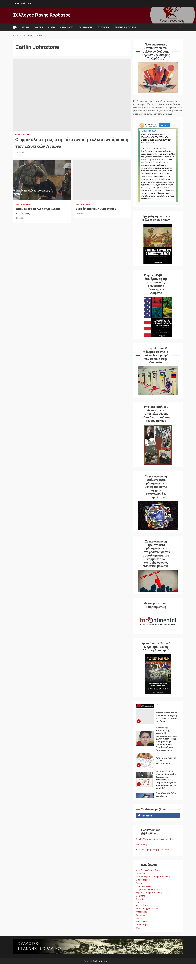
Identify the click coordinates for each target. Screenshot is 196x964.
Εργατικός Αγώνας (144, 886)
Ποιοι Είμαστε (85, 27)
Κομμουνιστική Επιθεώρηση (149, 892)
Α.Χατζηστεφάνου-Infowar (148, 870)
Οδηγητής (140, 895)
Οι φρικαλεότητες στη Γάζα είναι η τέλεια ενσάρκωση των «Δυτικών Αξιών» (72, 95)
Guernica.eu (141, 915)
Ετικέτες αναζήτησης (125, 27)
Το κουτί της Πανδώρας (147, 908)
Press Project (142, 924)
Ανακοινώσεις (66, 27)
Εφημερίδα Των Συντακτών (149, 889)
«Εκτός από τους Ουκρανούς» (102, 180)
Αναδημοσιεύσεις (23, 134)
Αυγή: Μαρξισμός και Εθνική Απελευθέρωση (145, 760)
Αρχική (25, 27)
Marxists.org (141, 844)
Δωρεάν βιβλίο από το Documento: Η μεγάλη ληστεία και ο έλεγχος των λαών (145, 716)
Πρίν (138, 902)
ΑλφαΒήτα (140, 873)
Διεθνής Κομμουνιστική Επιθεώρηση (153, 876)
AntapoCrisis (141, 911)
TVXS (138, 927)
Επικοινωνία (103, 27)
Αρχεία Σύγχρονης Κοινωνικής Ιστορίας (154, 839)
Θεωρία (51, 27)
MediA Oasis (141, 921)
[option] (158, 717)
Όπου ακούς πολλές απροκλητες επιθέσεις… (42, 180)
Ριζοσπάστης (142, 905)
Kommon (140, 918)
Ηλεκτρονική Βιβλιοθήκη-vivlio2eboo (153, 849)
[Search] (179, 27)
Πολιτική (38, 27)
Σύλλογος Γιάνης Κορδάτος (42, 15)
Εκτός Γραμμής (143, 879)
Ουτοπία (140, 899)
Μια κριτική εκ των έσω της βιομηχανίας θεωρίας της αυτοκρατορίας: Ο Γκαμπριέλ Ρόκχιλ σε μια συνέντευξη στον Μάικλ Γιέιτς (145, 779)
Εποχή (139, 883)
